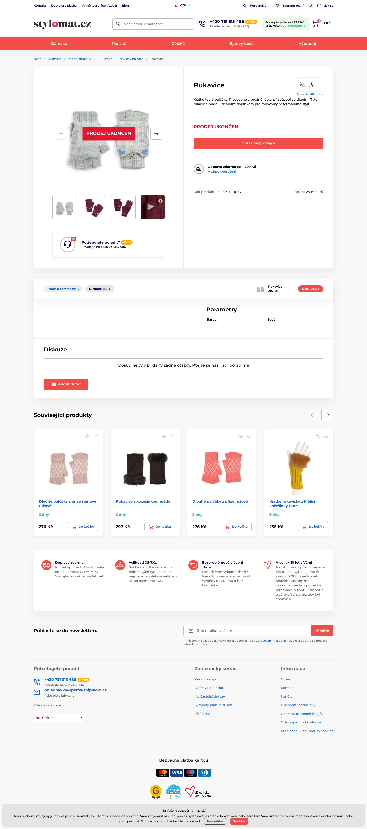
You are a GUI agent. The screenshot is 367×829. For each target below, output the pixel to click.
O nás (286, 679)
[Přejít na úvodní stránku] (62, 24)
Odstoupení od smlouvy (301, 722)
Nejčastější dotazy (210, 696)
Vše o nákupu (206, 679)
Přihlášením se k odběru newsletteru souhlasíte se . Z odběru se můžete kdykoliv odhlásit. (255, 642)
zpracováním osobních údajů (276, 640)
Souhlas (239, 821)
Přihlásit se (325, 5)
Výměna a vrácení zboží (99, 5)
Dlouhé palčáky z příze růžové (220, 501)
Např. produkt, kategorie (144, 24)
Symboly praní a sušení (214, 705)
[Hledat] (118, 24)
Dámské (55, 59)
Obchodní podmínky (298, 705)
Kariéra (286, 696)
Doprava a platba (64, 5)
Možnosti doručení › (222, 171)
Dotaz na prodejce (258, 143)
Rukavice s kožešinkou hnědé (143, 501)
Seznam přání (293, 5)
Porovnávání (259, 5)
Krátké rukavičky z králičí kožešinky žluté (292, 503)
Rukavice (105, 59)
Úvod (38, 59)
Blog (125, 5)
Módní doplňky (80, 59)
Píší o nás (203, 714)
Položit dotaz (68, 384)
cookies (193, 821)
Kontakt (40, 5)
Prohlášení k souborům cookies (307, 731)
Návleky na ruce (131, 59)
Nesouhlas (215, 821)
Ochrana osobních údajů (301, 714)
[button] (156, 134)
